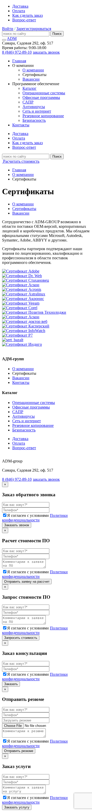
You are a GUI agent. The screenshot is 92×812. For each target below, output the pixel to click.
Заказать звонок (16, 525)
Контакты (20, 125)
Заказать (11, 684)
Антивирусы (33, 106)
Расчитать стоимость (20, 161)
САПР (27, 102)
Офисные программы (41, 97)
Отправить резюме (18, 751)
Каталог (29, 88)
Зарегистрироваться (33, 28)
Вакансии (31, 79)
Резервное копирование (43, 116)
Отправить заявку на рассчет (27, 581)
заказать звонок (46, 52)
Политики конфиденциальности (35, 517)
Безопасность (34, 120)
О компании (33, 70)
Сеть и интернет (36, 111)
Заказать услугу (16, 807)
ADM (12, 38)
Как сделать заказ (27, 15)
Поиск (57, 34)
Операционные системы (43, 93)
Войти (7, 28)
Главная (19, 61)
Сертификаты (24, 208)
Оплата (18, 11)
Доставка (20, 6)
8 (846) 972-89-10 (17, 52)
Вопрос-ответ (24, 20)
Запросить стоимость (20, 638)
